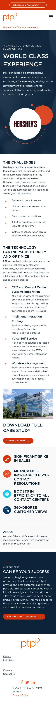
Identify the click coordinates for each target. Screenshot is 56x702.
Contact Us (9, 674)
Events (7, 656)
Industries (8, 660)
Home (6, 27)
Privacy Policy (20, 695)
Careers (7, 670)
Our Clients (18, 27)
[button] (28, 5)
